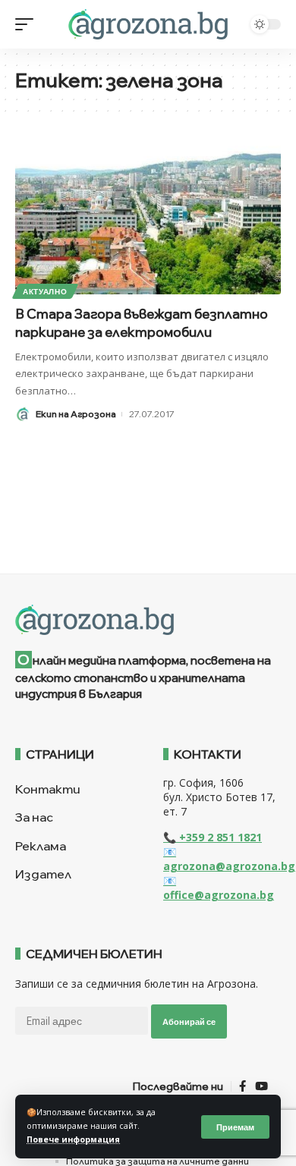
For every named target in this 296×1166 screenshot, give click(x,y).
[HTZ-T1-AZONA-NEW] (148, 620)
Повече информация (73, 1139)
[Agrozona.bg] (147, 24)
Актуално (45, 291)
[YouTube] (261, 1086)
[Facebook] (242, 1086)
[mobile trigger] (28, 24)
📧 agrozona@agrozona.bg (229, 858)
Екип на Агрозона (76, 414)
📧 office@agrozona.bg (218, 887)
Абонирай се (189, 1021)
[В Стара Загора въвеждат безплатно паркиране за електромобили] (148, 214)
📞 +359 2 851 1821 (212, 837)
